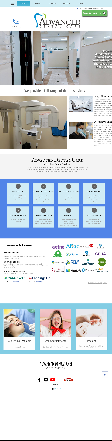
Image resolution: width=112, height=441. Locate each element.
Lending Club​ (41, 281)
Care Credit (15, 282)
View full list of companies (97, 283)
